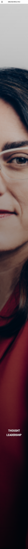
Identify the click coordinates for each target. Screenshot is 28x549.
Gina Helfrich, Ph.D (14, 2)
